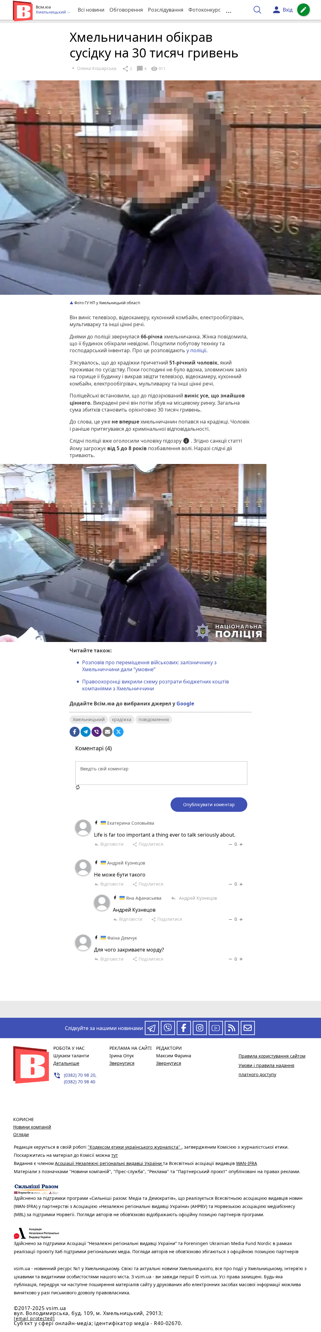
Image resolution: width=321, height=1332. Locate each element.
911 (158, 68)
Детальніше (66, 1063)
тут (114, 1155)
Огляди (21, 1134)
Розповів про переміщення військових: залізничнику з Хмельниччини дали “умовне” (149, 666)
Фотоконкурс (204, 9)
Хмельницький (89, 719)
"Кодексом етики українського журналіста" (135, 1147)
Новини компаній (32, 1127)
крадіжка (121, 719)
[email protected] (34, 1318)
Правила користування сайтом (272, 1056)
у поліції (196, 350)
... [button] (228, 10)
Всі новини (91, 9)
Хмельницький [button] (51, 12)
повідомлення (154, 719)
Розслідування (165, 9)
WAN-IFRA (246, 1163)
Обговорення (126, 9)
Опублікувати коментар (209, 804)
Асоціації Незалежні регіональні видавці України (109, 1163)
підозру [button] (176, 441)
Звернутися (121, 1063)
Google (185, 703)
